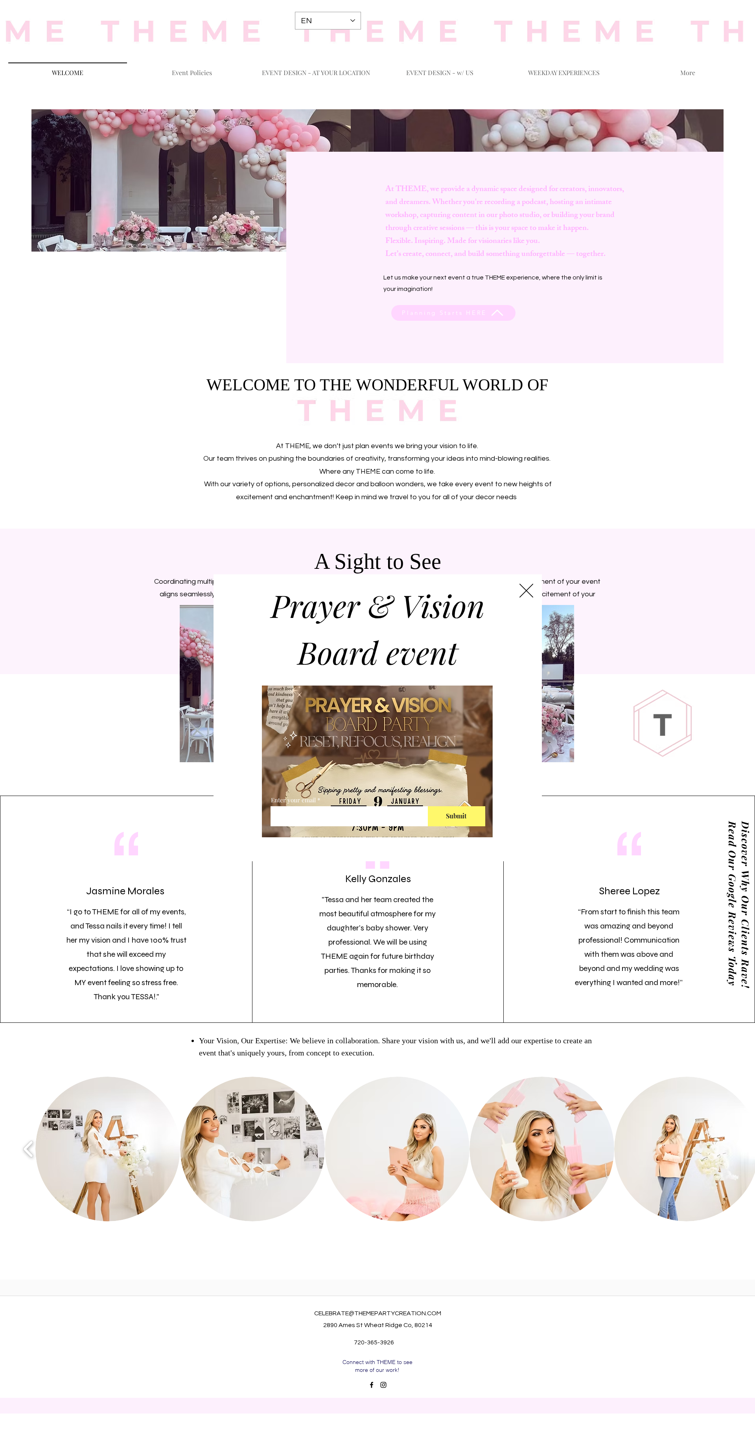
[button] (526, 591)
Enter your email (293, 800)
